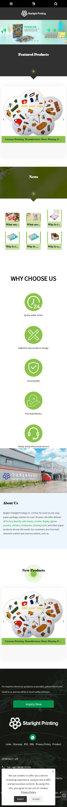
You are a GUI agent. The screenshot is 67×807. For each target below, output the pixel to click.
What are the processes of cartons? (13, 224)
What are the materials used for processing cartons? (34, 224)
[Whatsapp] (32, 737)
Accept (36, 799)
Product (56, 744)
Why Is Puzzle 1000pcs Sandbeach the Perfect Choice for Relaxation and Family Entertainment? (34, 246)
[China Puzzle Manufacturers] (33, 31)
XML (32, 744)
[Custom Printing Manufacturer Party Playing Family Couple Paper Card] (33, 111)
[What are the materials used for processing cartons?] (33, 217)
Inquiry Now (34, 704)
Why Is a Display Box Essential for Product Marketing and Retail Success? (55, 246)
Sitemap (17, 744)
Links (8, 744)
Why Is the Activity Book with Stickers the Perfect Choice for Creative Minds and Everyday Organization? (55, 224)
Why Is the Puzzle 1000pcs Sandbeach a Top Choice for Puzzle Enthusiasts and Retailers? (13, 246)
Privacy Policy (43, 744)
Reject (20, 799)
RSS (26, 744)
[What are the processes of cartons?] (12, 217)
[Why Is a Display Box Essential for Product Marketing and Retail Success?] (54, 236)
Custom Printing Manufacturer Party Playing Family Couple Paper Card (35, 139)
